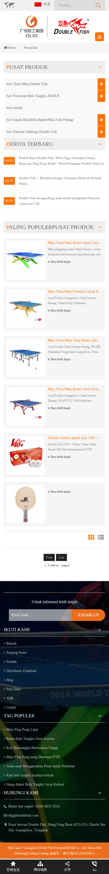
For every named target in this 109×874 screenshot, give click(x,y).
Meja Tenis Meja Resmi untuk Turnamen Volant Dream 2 (75, 243)
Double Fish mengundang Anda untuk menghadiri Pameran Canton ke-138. (59, 201)
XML (10, 698)
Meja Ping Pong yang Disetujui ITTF (33, 757)
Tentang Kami (16, 652)
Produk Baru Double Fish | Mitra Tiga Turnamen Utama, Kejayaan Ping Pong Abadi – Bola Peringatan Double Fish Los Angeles (61, 161)
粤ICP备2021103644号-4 (79, 853)
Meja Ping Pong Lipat (22, 729)
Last (61, 557)
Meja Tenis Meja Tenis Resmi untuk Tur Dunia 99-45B (75, 340)
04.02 (9, 161)
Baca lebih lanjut (60, 261)
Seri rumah (14, 108)
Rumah (11, 643)
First (49, 557)
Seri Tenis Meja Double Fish (26, 84)
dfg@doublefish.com (23, 815)
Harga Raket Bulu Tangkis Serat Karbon (35, 784)
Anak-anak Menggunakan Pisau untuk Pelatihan (40, 766)
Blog (9, 680)
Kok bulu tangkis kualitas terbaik (30, 775)
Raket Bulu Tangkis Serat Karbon (30, 739)
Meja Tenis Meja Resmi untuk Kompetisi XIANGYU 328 (75, 389)
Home (11, 48)
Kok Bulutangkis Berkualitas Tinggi (32, 748)
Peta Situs (13, 689)
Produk (11, 662)
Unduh (11, 707)
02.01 (9, 201)
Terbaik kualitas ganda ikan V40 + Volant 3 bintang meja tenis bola (75, 438)
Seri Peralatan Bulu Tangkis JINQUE (33, 96)
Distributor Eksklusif (21, 671)
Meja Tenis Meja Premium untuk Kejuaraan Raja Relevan (75, 291)
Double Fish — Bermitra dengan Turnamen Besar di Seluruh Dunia (60, 180)
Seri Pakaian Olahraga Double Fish (31, 132)
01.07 (9, 181)
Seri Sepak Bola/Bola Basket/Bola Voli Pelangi (40, 120)
